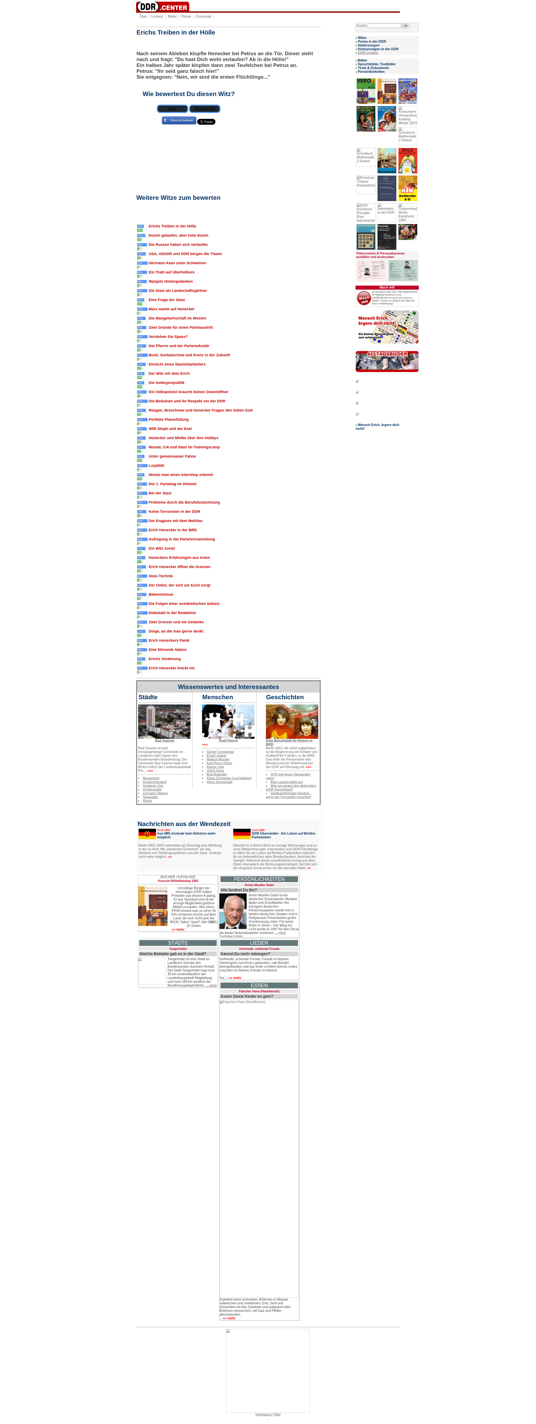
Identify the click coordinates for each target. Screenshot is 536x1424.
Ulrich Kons (215, 770)
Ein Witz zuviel (162, 548)
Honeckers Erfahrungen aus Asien (179, 557)
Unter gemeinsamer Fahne (172, 456)
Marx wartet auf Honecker (172, 309)
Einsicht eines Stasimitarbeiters (177, 364)
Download (203, 16)
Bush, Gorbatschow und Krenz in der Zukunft (189, 355)
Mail (277, 1414)
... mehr (280, 933)
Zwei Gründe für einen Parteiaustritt (181, 327)
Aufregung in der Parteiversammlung (182, 539)
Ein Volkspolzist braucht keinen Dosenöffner (188, 392)
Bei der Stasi (160, 493)
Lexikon (157, 16)
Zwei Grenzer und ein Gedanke (176, 622)
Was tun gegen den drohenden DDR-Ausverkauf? (291, 787)
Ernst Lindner (217, 755)
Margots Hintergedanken (171, 281)
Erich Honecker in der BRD (173, 530)
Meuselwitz (151, 778)
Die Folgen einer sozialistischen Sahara (184, 604)
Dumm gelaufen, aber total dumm (178, 235)
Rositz (147, 801)
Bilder (172, 16)
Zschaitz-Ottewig (155, 793)
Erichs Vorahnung (165, 659)
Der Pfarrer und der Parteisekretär (179, 346)
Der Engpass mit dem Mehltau (175, 521)
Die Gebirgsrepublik (166, 383)
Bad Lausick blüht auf (287, 782)
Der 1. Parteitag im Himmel (172, 484)
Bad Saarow (164, 740)
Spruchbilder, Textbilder (377, 64)
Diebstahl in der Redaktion (172, 613)
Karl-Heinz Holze (219, 763)
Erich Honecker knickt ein (172, 668)
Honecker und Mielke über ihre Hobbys (183, 438)
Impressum (263, 1414)
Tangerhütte (178, 949)
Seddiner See (153, 786)
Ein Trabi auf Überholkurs (172, 272)
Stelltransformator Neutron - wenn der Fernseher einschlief (288, 795)
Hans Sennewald (219, 782)
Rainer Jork (215, 767)
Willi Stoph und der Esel (170, 429)
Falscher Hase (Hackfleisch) (259, 991)
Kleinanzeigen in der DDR (378, 49)
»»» (150, 770)
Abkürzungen (369, 45)
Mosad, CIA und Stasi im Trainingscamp (184, 447)
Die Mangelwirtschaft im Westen (177, 318)
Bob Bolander (217, 774)
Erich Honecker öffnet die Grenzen (179, 567)
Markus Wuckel (218, 759)
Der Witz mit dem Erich (169, 373)
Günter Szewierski (220, 752)
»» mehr (178, 929)
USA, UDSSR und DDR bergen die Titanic (185, 254)
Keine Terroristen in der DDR (174, 511)
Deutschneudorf (154, 782)
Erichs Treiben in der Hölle (172, 226)
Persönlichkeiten (371, 71)
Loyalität (156, 465)
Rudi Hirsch (228, 740)
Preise (186, 16)
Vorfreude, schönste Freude (259, 949)
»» (169, 856)
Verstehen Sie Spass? (168, 337)
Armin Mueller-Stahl (259, 885)
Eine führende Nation (168, 650)
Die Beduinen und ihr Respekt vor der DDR (187, 401)
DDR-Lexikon (368, 53)
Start (143, 16)
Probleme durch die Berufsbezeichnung (184, 502)
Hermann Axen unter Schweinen (177, 263)
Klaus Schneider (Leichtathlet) (229, 778)
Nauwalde (150, 797)
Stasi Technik (161, 576)
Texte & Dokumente (373, 68)
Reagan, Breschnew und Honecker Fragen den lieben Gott (201, 410)
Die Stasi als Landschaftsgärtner (178, 291)
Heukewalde (152, 789)
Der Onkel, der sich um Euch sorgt (179, 585)
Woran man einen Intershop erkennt (181, 475)
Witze (362, 38)
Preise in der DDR (372, 41)
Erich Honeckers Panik (169, 640)
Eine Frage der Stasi (167, 300)
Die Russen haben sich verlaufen (178, 244)
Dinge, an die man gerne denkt (176, 631)
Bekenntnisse (161, 594)
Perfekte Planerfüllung (169, 419)
